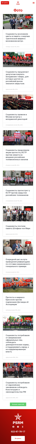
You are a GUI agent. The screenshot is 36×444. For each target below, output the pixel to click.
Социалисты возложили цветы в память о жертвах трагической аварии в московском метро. (18, 37)
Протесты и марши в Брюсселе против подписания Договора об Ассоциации (17, 300)
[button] (33, 2)
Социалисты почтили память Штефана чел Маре (18, 227)
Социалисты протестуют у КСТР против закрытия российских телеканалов (18, 192)
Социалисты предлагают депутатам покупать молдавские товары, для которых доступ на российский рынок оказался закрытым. (17, 78)
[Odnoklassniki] (22, 427)
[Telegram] (18, 427)
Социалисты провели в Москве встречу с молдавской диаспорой (16, 116)
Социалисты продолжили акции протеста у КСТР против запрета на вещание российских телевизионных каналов (17, 155)
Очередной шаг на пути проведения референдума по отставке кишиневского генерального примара (18, 263)
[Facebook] (13, 427)
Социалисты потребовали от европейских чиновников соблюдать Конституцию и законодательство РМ (18, 387)
